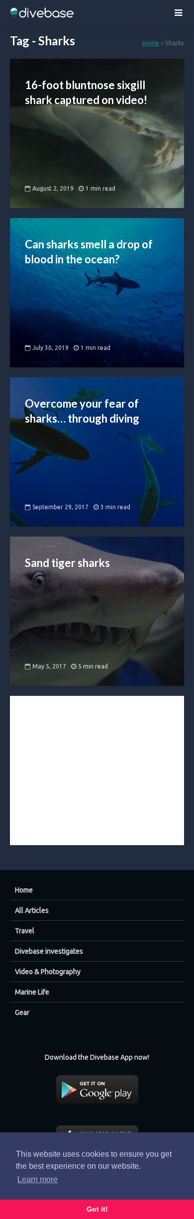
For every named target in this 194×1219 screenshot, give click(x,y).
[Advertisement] (97, 758)
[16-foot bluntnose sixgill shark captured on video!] (97, 132)
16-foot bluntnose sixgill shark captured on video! (86, 92)
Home (150, 42)
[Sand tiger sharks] (97, 610)
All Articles (32, 910)
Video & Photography (48, 972)
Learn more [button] (37, 1179)
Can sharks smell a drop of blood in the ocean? (89, 251)
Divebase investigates (49, 951)
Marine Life (32, 992)
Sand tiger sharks (67, 562)
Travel (24, 931)
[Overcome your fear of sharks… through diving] (97, 450)
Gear (22, 1012)
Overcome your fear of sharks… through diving (82, 411)
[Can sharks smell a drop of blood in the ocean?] (97, 291)
